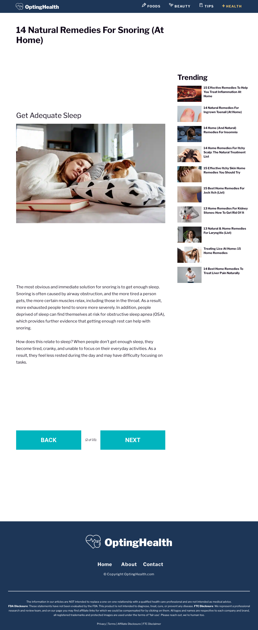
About (129, 564)
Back (48, 439)
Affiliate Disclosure (129, 623)
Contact (153, 564)
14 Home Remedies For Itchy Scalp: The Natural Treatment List (225, 152)
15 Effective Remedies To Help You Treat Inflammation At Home (226, 92)
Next (132, 439)
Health (233, 6)
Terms (112, 623)
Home (105, 564)
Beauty (182, 6)
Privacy (101, 623)
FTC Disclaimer (152, 623)
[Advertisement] (90, 75)
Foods (153, 6)
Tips (209, 6)
